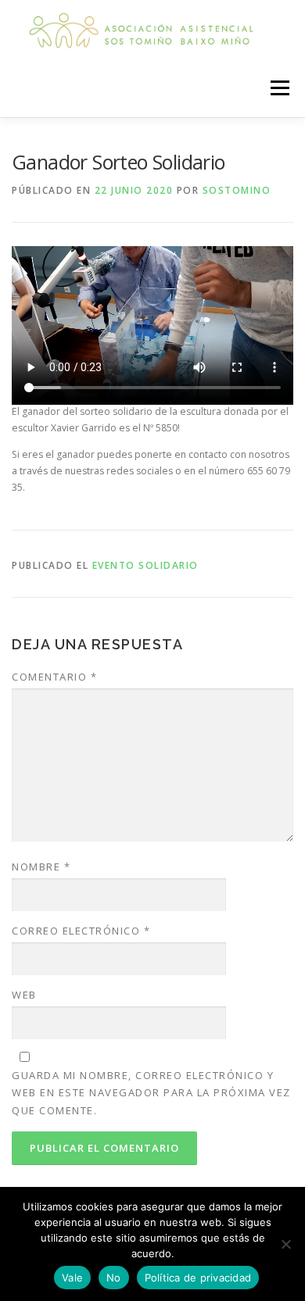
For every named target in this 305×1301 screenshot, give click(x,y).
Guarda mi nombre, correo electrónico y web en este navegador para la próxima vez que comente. (151, 1092)
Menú (279, 88)
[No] (285, 1244)
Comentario (54, 677)
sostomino (237, 190)
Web (24, 995)
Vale (72, 1277)
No (113, 1277)
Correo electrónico (81, 931)
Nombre (41, 867)
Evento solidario (145, 565)
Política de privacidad (198, 1277)
